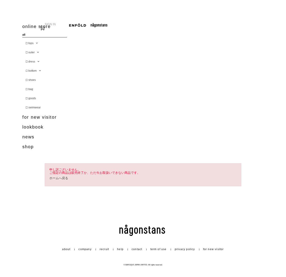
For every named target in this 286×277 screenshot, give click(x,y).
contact (137, 249)
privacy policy (185, 249)
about (66, 249)
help (120, 249)
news (28, 137)
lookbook (33, 127)
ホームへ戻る (58, 178)
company (84, 249)
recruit (104, 249)
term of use (158, 249)
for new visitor (39, 117)
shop (28, 146)
